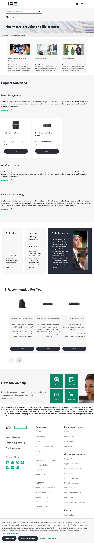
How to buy (71, 399)
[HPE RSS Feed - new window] (17, 467)
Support (39, 482)
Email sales (11, 448)
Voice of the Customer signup (75, 502)
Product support (71, 384)
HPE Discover (69, 437)
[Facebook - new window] (7, 467)
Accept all (9, 538)
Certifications (69, 515)
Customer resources (75, 454)
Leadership (39, 470)
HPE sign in (68, 497)
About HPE (39, 432)
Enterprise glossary (71, 478)
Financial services (71, 483)
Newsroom (68, 446)
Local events (69, 441)
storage (75, 327)
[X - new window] (12, 462)
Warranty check (41, 507)
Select (16, 151)
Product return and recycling (46, 492)
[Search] (40, 12)
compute (82, 327)
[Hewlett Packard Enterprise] (11, 3)
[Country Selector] (77, 3)
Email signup (69, 473)
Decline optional (28, 538)
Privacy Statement (13, 533)
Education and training (72, 469)
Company (40, 427)
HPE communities (70, 488)
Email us (56, 399)
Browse (4, 110)
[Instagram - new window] (17, 462)
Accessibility (40, 437)
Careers (38, 441)
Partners (69, 510)
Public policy (40, 475)
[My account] (82, 3)
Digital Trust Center (71, 464)
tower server (23, 336)
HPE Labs (38, 451)
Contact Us (68, 459)
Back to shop (4, 35)
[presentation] (19, 360)
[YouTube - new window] (12, 467)
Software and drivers (43, 502)
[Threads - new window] (22, 462)
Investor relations (41, 465)
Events (66, 432)
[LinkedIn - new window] (7, 462)
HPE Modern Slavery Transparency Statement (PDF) (46, 458)
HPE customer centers (72, 493)
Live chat (56, 384)
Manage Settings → (48, 538)
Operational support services (46, 487)
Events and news (73, 427)
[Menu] (87, 3)
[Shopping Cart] (72, 3)
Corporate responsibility (44, 446)
